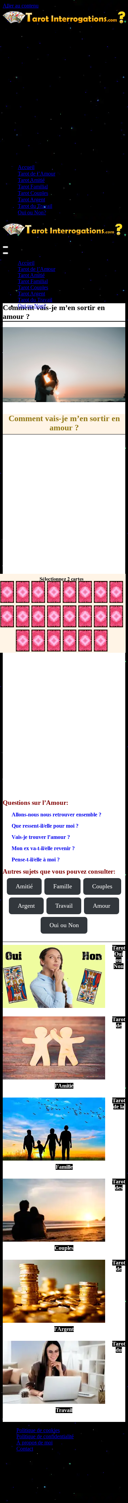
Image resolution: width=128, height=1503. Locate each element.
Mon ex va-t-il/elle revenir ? (43, 848)
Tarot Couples (33, 193)
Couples (102, 886)
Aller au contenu (21, 6)
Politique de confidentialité (45, 1436)
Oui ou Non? (32, 212)
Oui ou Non (64, 925)
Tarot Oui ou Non (118, 957)
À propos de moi (34, 1442)
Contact (24, 1449)
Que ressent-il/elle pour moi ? (45, 826)
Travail (64, 905)
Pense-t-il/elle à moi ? (36, 859)
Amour (101, 905)
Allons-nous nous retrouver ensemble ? (56, 814)
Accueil (26, 167)
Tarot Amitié (31, 180)
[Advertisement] (64, 94)
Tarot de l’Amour (36, 174)
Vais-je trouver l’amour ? (41, 837)
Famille (62, 886)
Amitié (24, 886)
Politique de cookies (38, 1430)
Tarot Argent (31, 199)
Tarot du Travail (35, 206)
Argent (26, 905)
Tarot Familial (33, 186)
